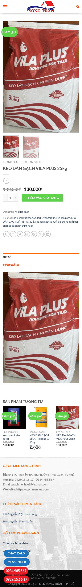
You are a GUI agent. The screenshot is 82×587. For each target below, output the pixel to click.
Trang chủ (10, 162)
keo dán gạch (63, 217)
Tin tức (51, 578)
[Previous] (9, 77)
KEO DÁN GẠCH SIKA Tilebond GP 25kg (40, 439)
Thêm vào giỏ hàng (42, 197)
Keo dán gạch (31, 162)
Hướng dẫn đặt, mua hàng (20, 514)
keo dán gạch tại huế (46, 221)
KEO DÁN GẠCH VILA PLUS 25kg (66, 437)
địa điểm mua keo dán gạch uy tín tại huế (34, 217)
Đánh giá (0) (11, 264)
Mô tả (6, 257)
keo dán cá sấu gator (11, 437)
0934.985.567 (16, 571)
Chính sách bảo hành (16, 543)
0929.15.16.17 (16, 579)
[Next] (72, 77)
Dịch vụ (49, 575)
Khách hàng (35, 578)
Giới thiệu (35, 575)
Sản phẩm (63, 575)
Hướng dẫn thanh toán (18, 521)
